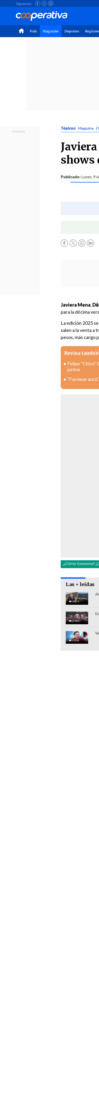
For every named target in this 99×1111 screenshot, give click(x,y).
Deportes (71, 31)
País (33, 31)
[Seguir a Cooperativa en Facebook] (37, 3)
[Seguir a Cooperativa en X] (44, 3)
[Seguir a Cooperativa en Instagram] (50, 3)
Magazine (51, 31)
